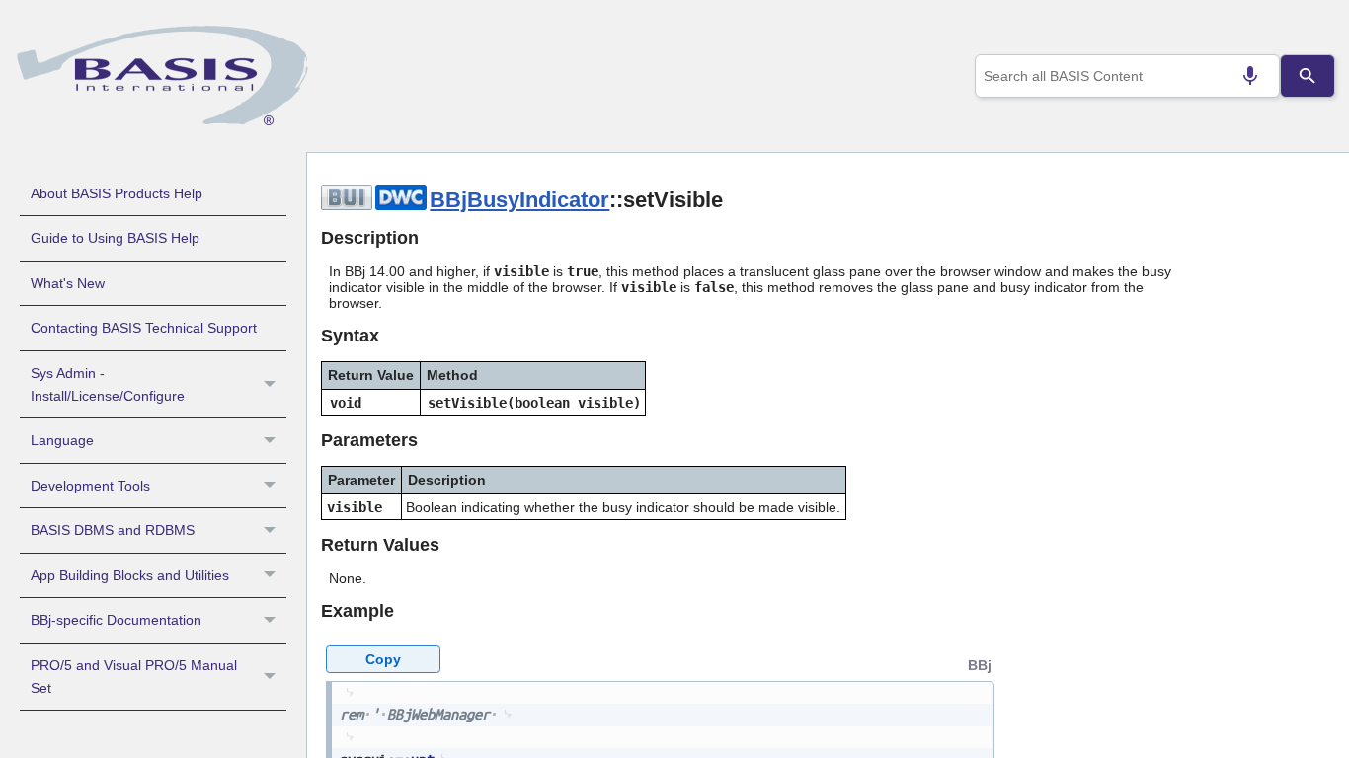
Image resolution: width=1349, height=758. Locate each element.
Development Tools (90, 485)
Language (62, 440)
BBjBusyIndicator (519, 200)
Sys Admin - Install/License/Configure (108, 384)
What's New (68, 283)
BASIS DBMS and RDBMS (113, 530)
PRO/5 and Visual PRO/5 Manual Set (134, 676)
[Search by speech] (1250, 76)
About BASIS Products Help (116, 193)
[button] (272, 384)
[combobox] (1128, 76)
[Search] (1307, 76)
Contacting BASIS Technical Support (144, 328)
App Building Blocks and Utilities (130, 575)
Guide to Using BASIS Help (115, 238)
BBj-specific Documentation (116, 620)
